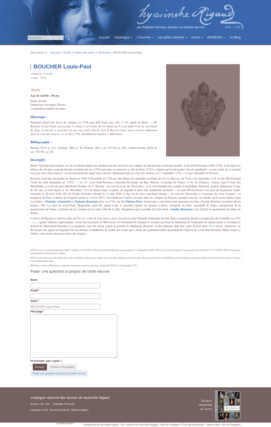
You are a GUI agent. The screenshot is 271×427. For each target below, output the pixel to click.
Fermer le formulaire (62, 367)
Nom (34, 279)
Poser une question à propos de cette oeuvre (59, 373)
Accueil (104, 37)
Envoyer (40, 367)
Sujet (35, 300)
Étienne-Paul (134, 201)
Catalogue (121, 37)
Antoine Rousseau (181, 209)
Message (37, 311)
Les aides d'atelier (171, 37)
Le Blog (235, 37)
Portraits (104, 52)
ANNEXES (214, 37)
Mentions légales (79, 410)
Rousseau (91, 201)
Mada (48, 201)
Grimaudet (63, 201)
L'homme (143, 37)
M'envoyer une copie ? (46, 360)
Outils (196, 37)
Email (35, 290)
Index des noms (84, 52)
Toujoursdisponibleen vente (205, 405)
